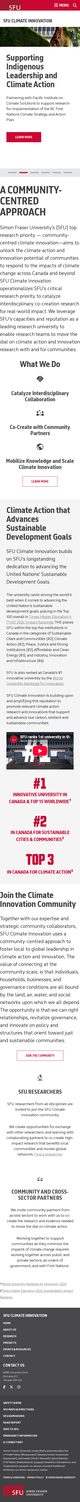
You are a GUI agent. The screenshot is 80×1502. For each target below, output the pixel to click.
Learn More (23, 137)
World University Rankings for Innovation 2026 (34, 1284)
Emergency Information (20, 1435)
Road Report (12, 1422)
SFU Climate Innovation (27, 21)
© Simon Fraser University (61, 1477)
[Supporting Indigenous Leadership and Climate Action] (40, 37)
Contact (9, 1356)
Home (7, 1323)
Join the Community (40, 1056)
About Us (9, 1329)
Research (9, 1336)
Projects (9, 1343)
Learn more (40, 481)
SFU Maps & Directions (18, 1409)
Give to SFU (11, 1429)
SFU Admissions (13, 1416)
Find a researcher (48, 1154)
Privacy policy (35, 1477)
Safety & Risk (12, 1403)
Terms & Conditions (14, 1477)
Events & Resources (17, 1349)
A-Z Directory (13, 1442)
